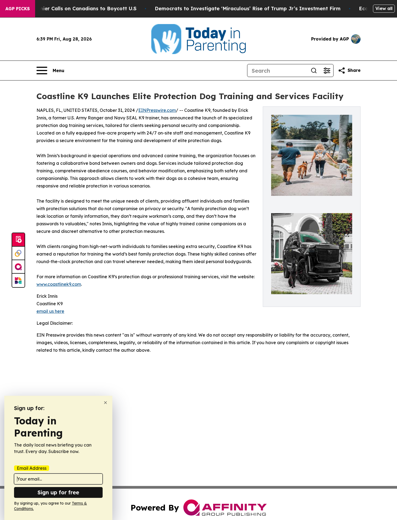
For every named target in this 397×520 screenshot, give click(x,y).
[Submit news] (18, 240)
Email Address (31, 468)
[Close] (105, 402)
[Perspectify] (18, 253)
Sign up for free (58, 492)
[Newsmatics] (18, 280)
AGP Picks (17, 8)
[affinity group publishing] (18, 267)
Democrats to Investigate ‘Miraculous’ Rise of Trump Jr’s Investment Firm (248, 8)
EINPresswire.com (157, 110)
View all (383, 8)
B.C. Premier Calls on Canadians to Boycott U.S (78, 8)
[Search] (313, 70)
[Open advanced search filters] (326, 70)
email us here (50, 311)
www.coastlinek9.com (58, 284)
